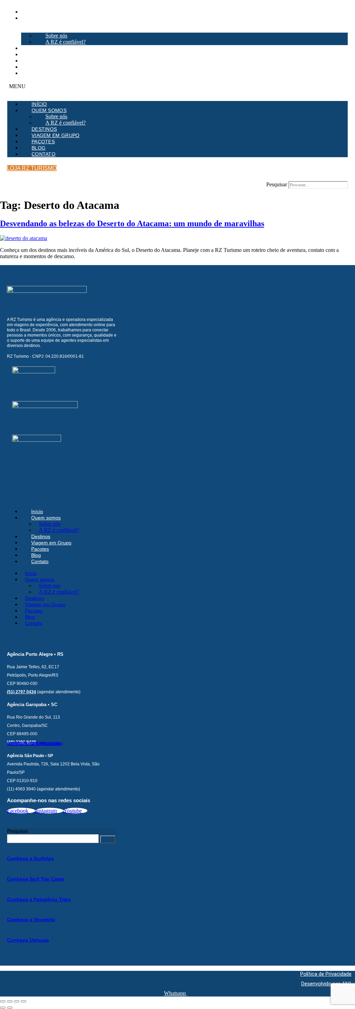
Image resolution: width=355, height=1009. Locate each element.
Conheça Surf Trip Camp (35, 879)
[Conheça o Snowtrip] (9, 907)
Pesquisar (276, 184)
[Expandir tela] (9, 1001)
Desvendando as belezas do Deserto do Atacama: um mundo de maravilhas (132, 223)
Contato (33, 73)
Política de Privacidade (326, 974)
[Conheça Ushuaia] (9, 927)
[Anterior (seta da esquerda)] (3, 1008)
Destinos (33, 48)
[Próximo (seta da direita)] (9, 1008)
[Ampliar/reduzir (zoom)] (3, 1001)
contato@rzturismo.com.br (33, 743)
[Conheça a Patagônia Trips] (9, 887)
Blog (28, 67)
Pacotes (32, 60)
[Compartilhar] (16, 1001)
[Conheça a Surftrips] (9, 846)
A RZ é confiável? (65, 42)
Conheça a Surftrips (30, 858)
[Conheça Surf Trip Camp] (9, 866)
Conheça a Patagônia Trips (39, 899)
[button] (177, 86)
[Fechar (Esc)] (23, 1001)
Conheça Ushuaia (28, 940)
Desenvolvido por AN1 (326, 984)
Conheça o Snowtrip (31, 919)
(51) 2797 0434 (21, 691)
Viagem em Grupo (45, 54)
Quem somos (38, 18)
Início (29, 12)
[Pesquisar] (107, 839)
